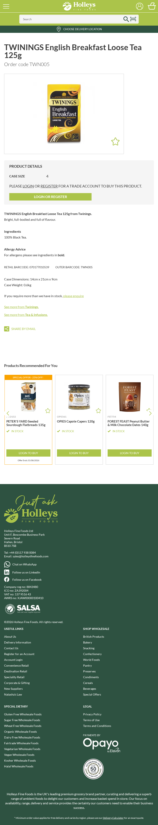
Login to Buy (28, 453)
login (28, 186)
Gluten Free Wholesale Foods (23, 714)
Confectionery (92, 654)
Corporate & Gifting (17, 683)
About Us (10, 636)
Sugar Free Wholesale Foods (22, 720)
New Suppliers (13, 688)
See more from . (21, 307)
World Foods (91, 659)
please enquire (73, 296)
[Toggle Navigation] (6, 6)
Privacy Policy (92, 714)
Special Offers (92, 694)
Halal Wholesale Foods (18, 766)
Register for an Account (19, 654)
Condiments (91, 677)
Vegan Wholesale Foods (19, 754)
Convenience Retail (16, 665)
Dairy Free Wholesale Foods (22, 737)
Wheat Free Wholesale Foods (22, 726)
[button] (150, 413)
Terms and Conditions (97, 726)
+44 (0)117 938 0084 (22, 552)
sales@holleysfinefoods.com (31, 556)
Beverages (89, 688)
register (49, 186)
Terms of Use (91, 720)
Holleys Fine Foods (79, 6)
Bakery (87, 642)
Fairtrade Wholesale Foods (21, 743)
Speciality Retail (14, 677)
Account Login (13, 659)
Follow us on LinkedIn (26, 572)
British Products (93, 636)
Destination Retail (15, 671)
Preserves (89, 671)
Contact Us (11, 648)
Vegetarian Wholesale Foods (22, 749)
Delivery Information (17, 642)
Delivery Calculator (113, 817)
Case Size (17, 176)
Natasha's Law (13, 694)
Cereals (88, 683)
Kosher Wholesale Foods (20, 760)
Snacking (88, 648)
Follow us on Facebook (27, 579)
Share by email (23, 329)
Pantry (87, 665)
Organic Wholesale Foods (20, 731)
